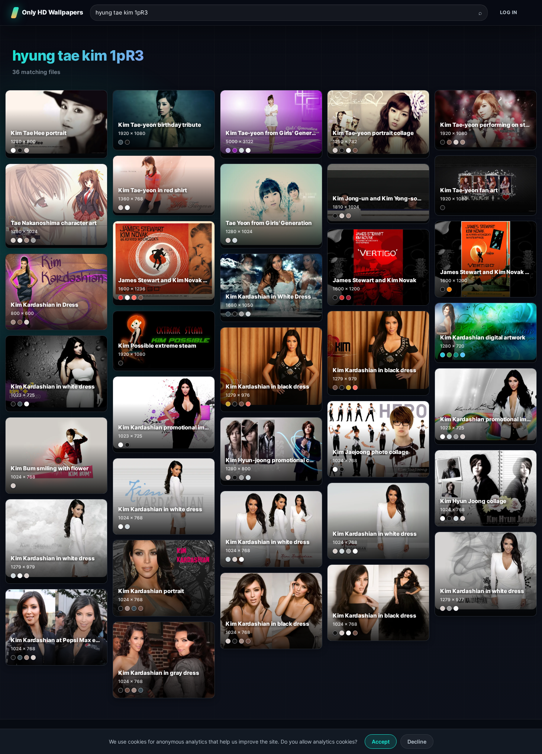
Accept (381, 741)
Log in (508, 12)
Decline (416, 741)
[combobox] (284, 13)
